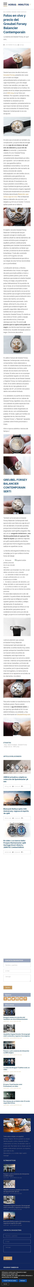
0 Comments (17, 786)
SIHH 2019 (16, 746)
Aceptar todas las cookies (10, 1280)
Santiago (21, 44)
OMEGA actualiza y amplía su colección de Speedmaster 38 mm (15, 779)
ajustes (16, 1277)
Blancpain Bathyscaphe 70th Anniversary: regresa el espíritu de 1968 (16, 811)
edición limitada (12, 744)
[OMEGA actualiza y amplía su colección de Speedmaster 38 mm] (17, 767)
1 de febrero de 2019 (11, 44)
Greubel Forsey (16, 11)
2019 (5, 744)
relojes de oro (8, 746)
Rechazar (22, 1280)
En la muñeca (7, 11)
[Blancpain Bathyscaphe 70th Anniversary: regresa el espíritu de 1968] (17, 798)
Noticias (23, 11)
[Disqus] (17, 882)
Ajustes (5, 1284)
